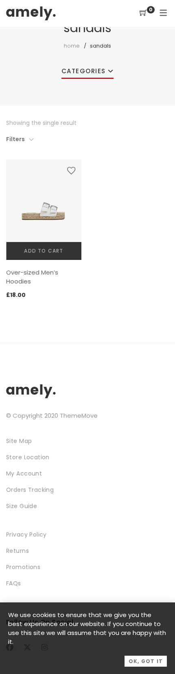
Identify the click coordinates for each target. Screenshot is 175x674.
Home (72, 46)
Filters (15, 139)
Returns (17, 551)
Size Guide (21, 506)
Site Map (19, 441)
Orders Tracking (30, 490)
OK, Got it (146, 661)
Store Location (28, 457)
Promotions (23, 567)
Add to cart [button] (43, 250)
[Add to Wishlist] (71, 171)
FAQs (13, 583)
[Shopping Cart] (143, 13)
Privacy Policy (26, 534)
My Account (24, 473)
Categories (83, 71)
